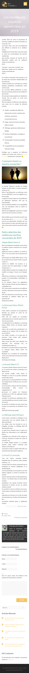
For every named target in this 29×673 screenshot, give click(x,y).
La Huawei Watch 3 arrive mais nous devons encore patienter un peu (14, 645)
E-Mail (4, 564)
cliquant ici (10, 659)
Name (4, 559)
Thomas (5, 513)
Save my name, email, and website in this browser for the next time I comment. (14, 576)
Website (4, 569)
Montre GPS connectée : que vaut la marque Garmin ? (14, 619)
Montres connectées (21, 517)
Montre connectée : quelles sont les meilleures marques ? (14, 625)
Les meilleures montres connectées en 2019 (15, 632)
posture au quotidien (18, 219)
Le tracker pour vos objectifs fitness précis (14, 638)
